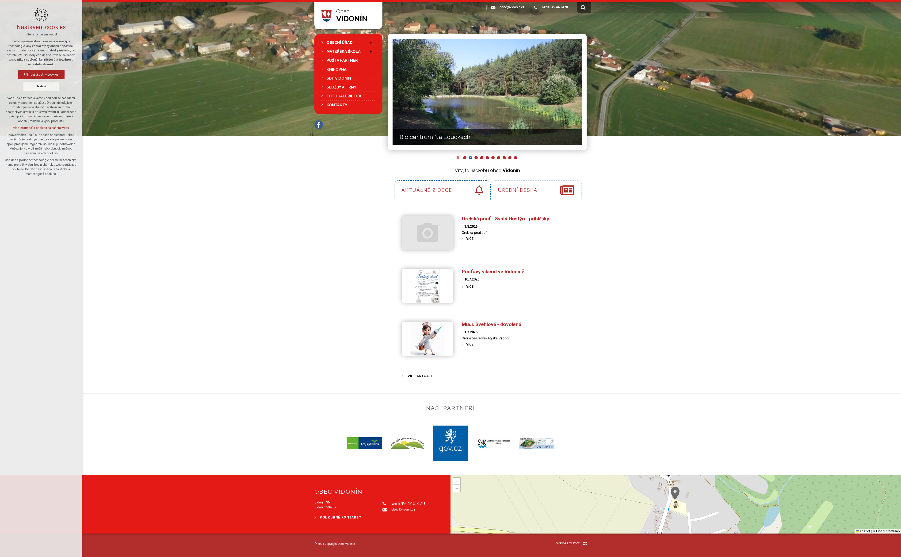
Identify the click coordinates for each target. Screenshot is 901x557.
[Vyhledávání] (583, 7)
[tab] (442, 190)
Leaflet (864, 531)
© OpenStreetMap (886, 531)
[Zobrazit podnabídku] (370, 42)
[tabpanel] (487, 296)
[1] (464, 157)
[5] (487, 157)
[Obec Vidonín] (326, 15)
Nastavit (41, 86)
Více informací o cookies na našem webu (41, 128)
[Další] (394, 92)
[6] (493, 157)
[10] (515, 157)
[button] (675, 493)
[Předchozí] (581, 92)
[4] (481, 157)
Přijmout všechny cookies (41, 74)
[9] (510, 157)
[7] (498, 157)
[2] (470, 157)
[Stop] (458, 157)
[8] (504, 157)
